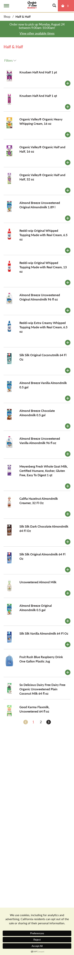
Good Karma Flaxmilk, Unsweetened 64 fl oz (34, 709)
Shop (7, 16)
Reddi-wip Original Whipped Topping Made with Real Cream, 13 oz (43, 267)
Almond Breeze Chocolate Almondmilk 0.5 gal (37, 412)
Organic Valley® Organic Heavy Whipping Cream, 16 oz (41, 121)
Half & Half (23, 16)
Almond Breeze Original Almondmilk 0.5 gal (35, 607)
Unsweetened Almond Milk (37, 582)
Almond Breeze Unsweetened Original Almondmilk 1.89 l (39, 205)
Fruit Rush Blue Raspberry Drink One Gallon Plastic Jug (41, 659)
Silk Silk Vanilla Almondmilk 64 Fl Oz (43, 633)
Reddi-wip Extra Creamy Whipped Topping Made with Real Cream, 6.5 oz (43, 327)
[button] (67, 83)
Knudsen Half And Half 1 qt (38, 95)
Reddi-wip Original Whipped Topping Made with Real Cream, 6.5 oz (43, 234)
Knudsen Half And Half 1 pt (38, 72)
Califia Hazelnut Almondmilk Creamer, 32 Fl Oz (38, 500)
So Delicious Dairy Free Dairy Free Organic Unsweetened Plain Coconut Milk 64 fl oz (42, 689)
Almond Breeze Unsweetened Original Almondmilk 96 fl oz (39, 297)
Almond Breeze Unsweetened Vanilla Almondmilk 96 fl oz (39, 440)
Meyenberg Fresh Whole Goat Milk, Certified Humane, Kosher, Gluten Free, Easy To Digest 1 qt (43, 470)
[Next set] (48, 722)
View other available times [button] (37, 33)
